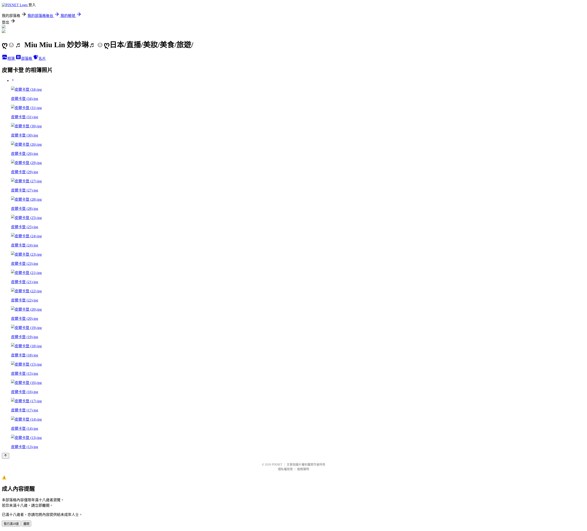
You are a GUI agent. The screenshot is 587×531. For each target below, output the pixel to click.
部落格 (27, 58)
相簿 (11, 58)
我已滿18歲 (11, 524)
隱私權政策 (285, 469)
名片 (42, 58)
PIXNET (277, 464)
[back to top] (5, 456)
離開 (26, 524)
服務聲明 (303, 469)
